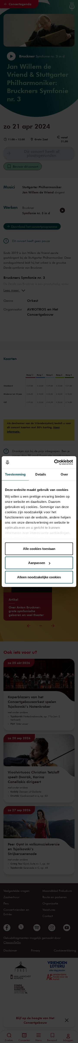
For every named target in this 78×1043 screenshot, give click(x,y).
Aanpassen (36, 563)
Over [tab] (64, 474)
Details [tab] (40, 474)
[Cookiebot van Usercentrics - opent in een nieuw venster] (55, 462)
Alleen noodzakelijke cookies (39, 577)
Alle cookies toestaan (39, 548)
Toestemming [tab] (15, 474)
